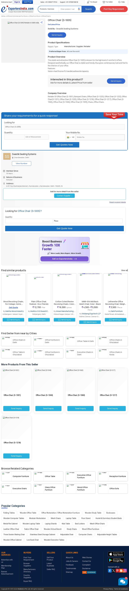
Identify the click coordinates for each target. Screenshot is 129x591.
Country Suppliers (27, 576)
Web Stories (87, 558)
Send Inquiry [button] (57, 35)
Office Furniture (34, 16)
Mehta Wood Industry (15, 311)
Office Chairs (46, 16)
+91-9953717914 (48, 2)
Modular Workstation (37, 518)
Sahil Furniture (117, 311)
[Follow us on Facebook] (110, 570)
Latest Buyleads (50, 564)
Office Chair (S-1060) (76, 395)
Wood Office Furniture (90, 529)
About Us (69, 558)
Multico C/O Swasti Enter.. (41, 311)
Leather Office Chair (11, 529)
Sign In (17, 2)
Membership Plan (6, 567)
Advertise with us (7, 561)
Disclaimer (86, 568)
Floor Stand (85, 518)
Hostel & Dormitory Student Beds (109, 518)
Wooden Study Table (93, 513)
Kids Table (66, 524)
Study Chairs (72, 529)
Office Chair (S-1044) (44, 395)
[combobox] (70, 137)
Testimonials (71, 568)
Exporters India (17, 9)
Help (123, 2)
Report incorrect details (117, 202)
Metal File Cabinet (10, 524)
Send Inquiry (16, 408)
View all (124, 270)
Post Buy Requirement (114, 9)
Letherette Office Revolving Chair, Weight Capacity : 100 (115, 304)
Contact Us (86, 561)
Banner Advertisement (7, 573)
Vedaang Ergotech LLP (91, 313)
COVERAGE (89, 572)
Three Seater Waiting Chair (14, 534)
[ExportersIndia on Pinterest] (117, 570)
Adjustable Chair (66, 534)
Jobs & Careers (72, 561)
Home (3, 16)
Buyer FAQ (28, 581)
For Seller (109, 2)
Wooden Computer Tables (13, 518)
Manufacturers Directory (30, 570)
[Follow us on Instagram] (125, 570)
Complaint (86, 565)
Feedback (70, 565)
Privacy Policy (108, 589)
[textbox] (36, 136)
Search (88, 9)
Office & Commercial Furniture (17, 16)
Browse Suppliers (27, 564)
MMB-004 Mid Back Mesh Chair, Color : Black (90, 302)
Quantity (8, 132)
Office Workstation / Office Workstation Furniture (60, 513)
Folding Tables (9, 513)
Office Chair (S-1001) (12, 395)
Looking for (9, 122)
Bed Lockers (80, 524)
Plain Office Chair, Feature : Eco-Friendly (39, 302)
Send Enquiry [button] (15, 320)
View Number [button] (21, 163)
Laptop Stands (51, 524)
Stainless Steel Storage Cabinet (42, 534)
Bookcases (110, 513)
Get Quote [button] (13, 307)
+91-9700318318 (69, 2)
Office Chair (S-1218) (12, 443)
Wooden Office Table (28, 513)
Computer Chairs (85, 534)
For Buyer (93, 2)
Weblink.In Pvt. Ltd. (24, 589)
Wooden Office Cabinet (12, 540)
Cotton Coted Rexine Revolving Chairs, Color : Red (64, 304)
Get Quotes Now (64, 144)
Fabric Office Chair (31, 529)
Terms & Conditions (121, 589)
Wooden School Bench (53, 529)
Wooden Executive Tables (54, 540)
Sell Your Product (50, 559)
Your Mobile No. (73, 132)
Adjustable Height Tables (107, 534)
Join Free (27, 2)
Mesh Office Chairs (97, 524)
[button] (79, 9)
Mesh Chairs (56, 518)
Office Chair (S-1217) (108, 395)
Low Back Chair (33, 540)
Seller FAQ (51, 569)
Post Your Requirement (29, 559)
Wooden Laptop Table (31, 524)
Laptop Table (71, 518)
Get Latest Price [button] (54, 24)
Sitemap (69, 572)
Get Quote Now (64, 228)
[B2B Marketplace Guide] (121, 570)
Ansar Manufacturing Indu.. (67, 311)
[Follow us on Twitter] (114, 570)
